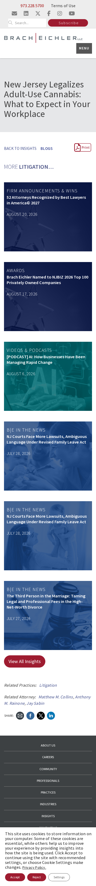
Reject (37, 877)
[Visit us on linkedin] (26, 13)
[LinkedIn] (51, 715)
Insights (48, 816)
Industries (48, 804)
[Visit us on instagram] (59, 13)
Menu (84, 48)
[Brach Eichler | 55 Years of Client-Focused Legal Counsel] (43, 37)
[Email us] (14, 13)
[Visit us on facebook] (49, 13)
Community (48, 769)
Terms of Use (63, 5)
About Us (48, 745)
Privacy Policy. (34, 867)
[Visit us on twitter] (38, 13)
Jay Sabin (35, 703)
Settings (59, 877)
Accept (15, 877)
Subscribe (69, 22)
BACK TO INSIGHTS (20, 148)
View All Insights (25, 661)
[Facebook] (30, 715)
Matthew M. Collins (55, 696)
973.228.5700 (32, 5)
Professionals (48, 781)
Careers (48, 757)
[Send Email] (20, 715)
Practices (48, 792)
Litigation (48, 685)
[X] (41, 715)
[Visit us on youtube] (72, 13)
